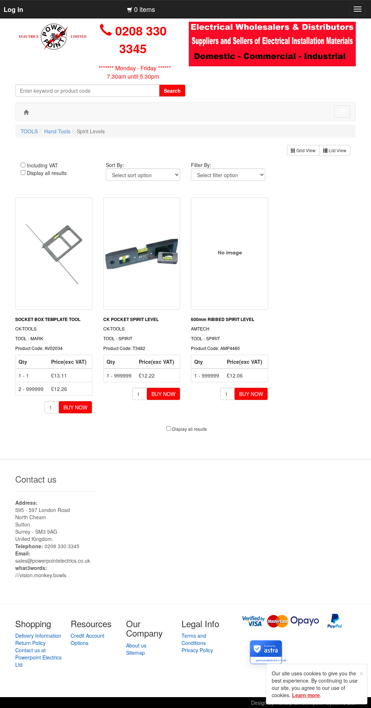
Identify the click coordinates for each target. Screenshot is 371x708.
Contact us (36, 478)
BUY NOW (75, 407)
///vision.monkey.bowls (40, 575)
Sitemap (135, 652)
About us (136, 645)
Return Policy (30, 642)
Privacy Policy (197, 650)
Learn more (306, 695)
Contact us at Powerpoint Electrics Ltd (38, 657)
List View (337, 150)
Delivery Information (38, 635)
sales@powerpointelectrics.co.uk (52, 560)
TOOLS (29, 131)
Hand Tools (57, 131)
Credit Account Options (87, 639)
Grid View (305, 150)
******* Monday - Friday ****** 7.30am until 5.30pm (135, 72)
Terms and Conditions (194, 639)
